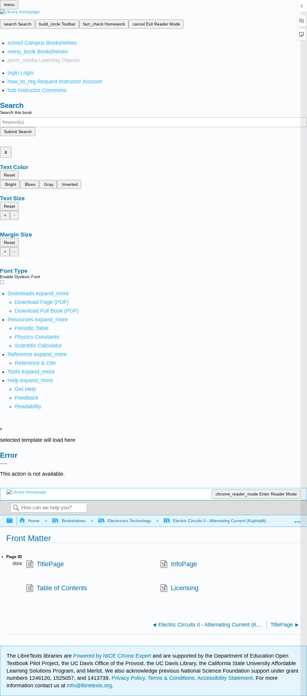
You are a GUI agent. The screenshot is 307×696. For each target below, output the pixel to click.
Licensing (184, 588)
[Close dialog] (3, 463)
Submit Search (18, 131)
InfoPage (184, 564)
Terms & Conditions (171, 678)
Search (15, 508)
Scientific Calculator (38, 346)
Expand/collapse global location (297, 519)
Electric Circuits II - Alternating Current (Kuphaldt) (219, 520)
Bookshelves (74, 520)
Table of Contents (62, 588)
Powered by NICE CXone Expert (113, 656)
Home (34, 520)
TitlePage (50, 564)
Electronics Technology (129, 520)
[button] (26, 398)
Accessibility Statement (225, 678)
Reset (9, 175)
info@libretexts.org (88, 686)
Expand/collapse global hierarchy (13, 521)
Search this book (16, 112)
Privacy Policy (128, 678)
